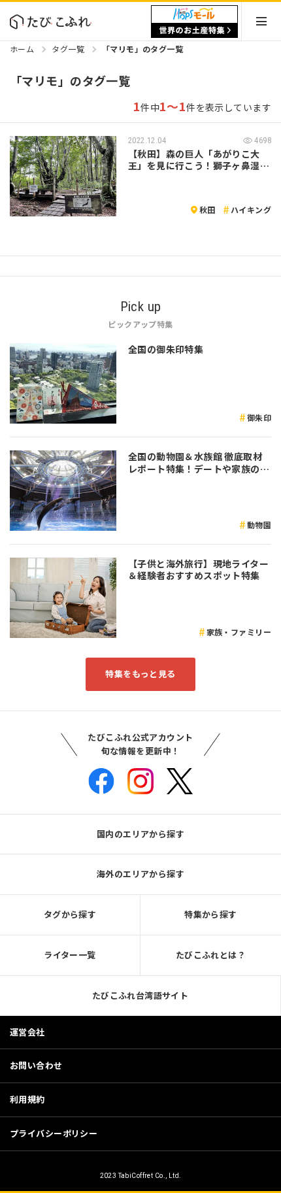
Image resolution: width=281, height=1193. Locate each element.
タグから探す (70, 914)
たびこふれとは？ (211, 955)
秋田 (207, 209)
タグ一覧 (68, 48)
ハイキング (251, 209)
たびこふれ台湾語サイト (140, 995)
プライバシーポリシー (53, 1133)
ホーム (22, 48)
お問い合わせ (36, 1065)
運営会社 (27, 1032)
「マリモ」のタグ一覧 (142, 48)
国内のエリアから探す (140, 834)
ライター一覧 (70, 955)
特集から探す (210, 914)
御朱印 (259, 417)
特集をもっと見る (140, 673)
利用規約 (27, 1099)
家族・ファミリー (239, 631)
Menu (261, 21)
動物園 (259, 524)
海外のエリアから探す (140, 873)
